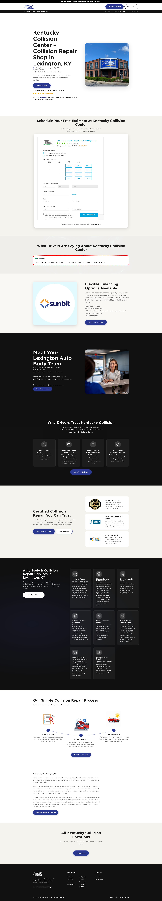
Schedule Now (41, 85)
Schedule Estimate (114, 6)
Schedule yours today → (94, 1)
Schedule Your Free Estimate (46, 812)
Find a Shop (131, 6)
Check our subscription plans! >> (91, 262)
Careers (97, 877)
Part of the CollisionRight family (42, 887)
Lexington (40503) (71, 97)
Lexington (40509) (48, 99)
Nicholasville (60, 97)
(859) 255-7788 (134, 11)
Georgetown (51, 97)
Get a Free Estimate (95, 322)
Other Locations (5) (42, 11)
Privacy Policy (114, 897)
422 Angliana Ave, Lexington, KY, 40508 (114, 11)
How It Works (99, 879)
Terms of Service (124, 897)
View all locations (95, 224)
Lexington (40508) (40, 97)
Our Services (64, 531)
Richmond (38, 99)
